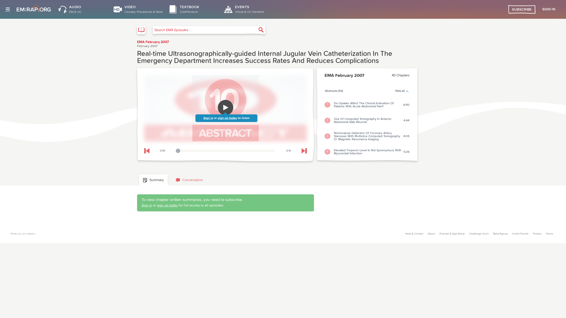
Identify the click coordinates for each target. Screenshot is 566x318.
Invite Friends (520, 234)
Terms (549, 234)
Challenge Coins (479, 234)
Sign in (208, 118)
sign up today (227, 118)
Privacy (537, 234)
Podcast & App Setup (452, 234)
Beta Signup (500, 234)
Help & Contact (414, 234)
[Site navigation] (7, 9)
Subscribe (522, 9)
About (431, 234)
